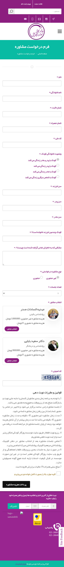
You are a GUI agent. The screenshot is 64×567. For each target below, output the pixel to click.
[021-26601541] (32, 19)
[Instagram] (46, 19)
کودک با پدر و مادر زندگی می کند (42, 160)
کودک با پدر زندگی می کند (45, 166)
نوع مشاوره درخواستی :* (50, 271)
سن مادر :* (56, 217)
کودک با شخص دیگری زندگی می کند (40, 177)
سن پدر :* (57, 201)
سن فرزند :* (56, 186)
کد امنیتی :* (56, 371)
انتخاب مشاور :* (54, 302)
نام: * (59, 77)
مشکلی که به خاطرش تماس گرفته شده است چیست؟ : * (37, 247)
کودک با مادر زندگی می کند (44, 171)
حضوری (36, 278)
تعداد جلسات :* (54, 287)
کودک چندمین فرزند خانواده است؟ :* (45, 232)
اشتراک (13, 506)
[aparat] (39, 19)
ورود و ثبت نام (26, 4)
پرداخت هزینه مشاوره (16, 484)
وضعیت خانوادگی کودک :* (50, 154)
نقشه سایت (38, 4)
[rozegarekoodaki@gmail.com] (25, 19)
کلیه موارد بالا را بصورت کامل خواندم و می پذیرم (35, 474)
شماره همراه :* (55, 123)
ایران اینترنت (20, 564)
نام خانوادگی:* (55, 92)
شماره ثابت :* (55, 108)
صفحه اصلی (42, 54)
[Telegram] (53, 19)
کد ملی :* (57, 138)
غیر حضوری (51, 278)
